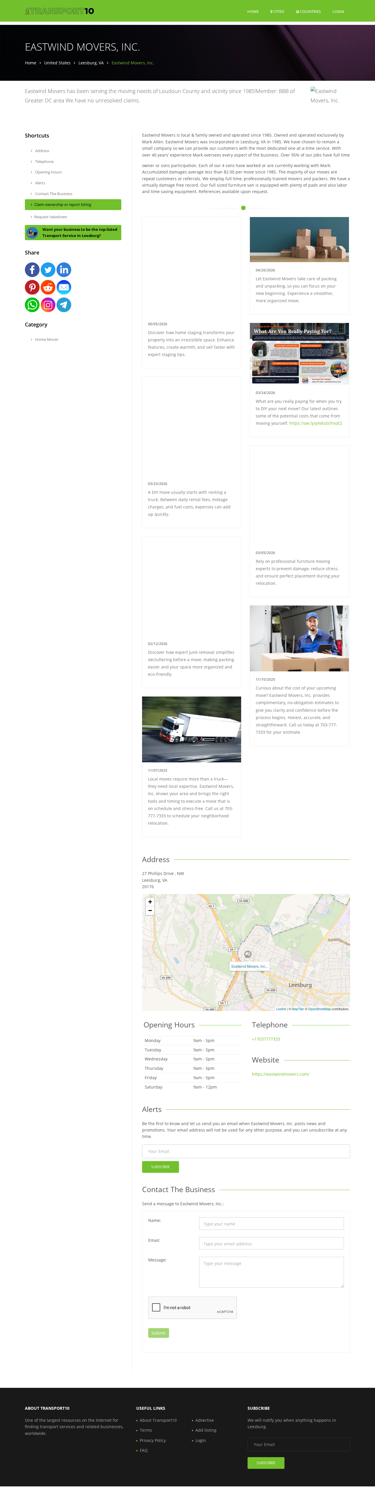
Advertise (204, 1420)
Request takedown (50, 216)
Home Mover (46, 339)
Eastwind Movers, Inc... (249, 966)
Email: (154, 1240)
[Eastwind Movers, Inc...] (247, 954)
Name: (154, 1220)
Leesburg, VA (91, 63)
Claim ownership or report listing (62, 204)
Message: (157, 1260)
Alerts (39, 182)
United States (57, 63)
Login (338, 11)
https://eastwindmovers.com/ (280, 1074)
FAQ (144, 1450)
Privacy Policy (153, 1440)
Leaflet (281, 1008)
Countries (310, 11)
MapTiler (298, 1008)
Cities (278, 11)
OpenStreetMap (319, 1008)
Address (41, 150)
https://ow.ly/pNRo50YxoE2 (315, 423)
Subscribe (160, 1166)
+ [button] (150, 901)
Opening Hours (48, 172)
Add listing (206, 1430)
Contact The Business (53, 193)
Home (253, 11)
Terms (146, 1430)
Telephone (44, 161)
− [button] (150, 910)
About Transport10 (158, 1420)
